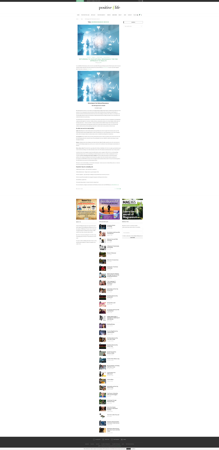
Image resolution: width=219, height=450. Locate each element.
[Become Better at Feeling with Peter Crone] (102, 367)
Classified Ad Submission (105, 444)
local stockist (89, 69)
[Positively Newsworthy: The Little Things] (102, 339)
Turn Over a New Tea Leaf (113, 414)
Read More (133, 448)
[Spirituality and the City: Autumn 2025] (102, 388)
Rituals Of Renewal (111, 253)
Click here (85, 236)
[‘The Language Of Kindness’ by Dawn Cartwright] (102, 283)
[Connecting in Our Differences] (102, 374)
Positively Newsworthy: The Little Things (112, 339)
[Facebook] (138, 1)
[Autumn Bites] (102, 381)
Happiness (93, 57)
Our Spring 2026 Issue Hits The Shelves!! (113, 310)
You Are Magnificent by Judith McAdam (112, 332)
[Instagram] (136, 15)
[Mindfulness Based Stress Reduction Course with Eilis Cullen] (102, 430)
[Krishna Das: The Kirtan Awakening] (102, 268)
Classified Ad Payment (116, 444)
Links (123, 444)
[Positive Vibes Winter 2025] (102, 360)
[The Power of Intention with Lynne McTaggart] (102, 395)
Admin (100, 62)
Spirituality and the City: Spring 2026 (112, 289)
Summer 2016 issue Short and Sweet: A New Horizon (113, 422)
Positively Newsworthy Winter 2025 (112, 345)
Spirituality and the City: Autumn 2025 (112, 387)
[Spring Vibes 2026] (102, 304)
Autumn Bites (110, 379)
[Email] (142, 1)
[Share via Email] (120, 188)
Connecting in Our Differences (111, 373)
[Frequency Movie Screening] (102, 227)
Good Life (88, 57)
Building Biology (111, 324)
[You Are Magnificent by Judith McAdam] (102, 333)
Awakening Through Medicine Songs (111, 401)
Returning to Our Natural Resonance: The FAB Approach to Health (98, 60)
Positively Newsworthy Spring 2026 (112, 296)
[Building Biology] (102, 326)
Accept (128, 448)
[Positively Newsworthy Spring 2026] (102, 297)
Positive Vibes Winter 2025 (113, 358)
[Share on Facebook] (116, 188)
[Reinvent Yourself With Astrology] (102, 241)
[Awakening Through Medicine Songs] (102, 402)
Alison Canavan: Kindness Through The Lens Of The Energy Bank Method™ (113, 275)
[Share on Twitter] (117, 188)
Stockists (92, 444)
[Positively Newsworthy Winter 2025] (102, 346)
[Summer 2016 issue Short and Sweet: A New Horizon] (102, 423)
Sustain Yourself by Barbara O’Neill (111, 352)
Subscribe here (105, 67)
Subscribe (87, 444)
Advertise (97, 444)
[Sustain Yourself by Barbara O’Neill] (102, 353)
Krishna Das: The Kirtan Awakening (112, 267)
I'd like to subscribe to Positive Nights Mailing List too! (133, 235)
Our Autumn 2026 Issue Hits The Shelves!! (113, 233)
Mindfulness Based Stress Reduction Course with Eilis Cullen (113, 430)
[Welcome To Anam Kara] (102, 261)
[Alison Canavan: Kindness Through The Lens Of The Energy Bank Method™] (102, 275)
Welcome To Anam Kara (112, 259)
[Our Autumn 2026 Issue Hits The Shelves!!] (102, 234)
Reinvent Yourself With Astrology (112, 240)
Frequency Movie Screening (111, 226)
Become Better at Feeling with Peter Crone (113, 366)
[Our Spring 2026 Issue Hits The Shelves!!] (102, 311)
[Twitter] (139, 1)
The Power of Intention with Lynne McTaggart (112, 394)
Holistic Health (99, 57)
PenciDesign (119, 445)
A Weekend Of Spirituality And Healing (113, 247)
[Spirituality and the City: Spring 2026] (102, 290)
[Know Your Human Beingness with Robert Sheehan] (102, 409)
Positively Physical (106, 57)
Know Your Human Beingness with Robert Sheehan (112, 408)
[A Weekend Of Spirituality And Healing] (102, 248)
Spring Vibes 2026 (111, 302)
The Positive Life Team (130, 444)
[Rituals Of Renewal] (102, 254)
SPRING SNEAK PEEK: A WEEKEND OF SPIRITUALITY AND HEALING (113, 318)
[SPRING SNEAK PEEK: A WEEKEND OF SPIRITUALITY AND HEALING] (102, 318)
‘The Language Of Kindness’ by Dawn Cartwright (111, 282)
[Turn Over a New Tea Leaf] (102, 416)
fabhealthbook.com (115, 184)
